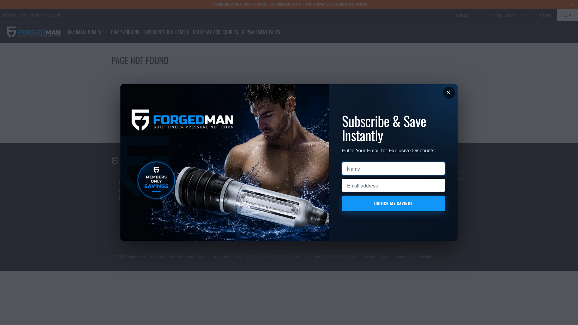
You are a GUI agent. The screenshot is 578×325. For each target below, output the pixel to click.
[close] (449, 93)
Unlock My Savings (393, 203)
